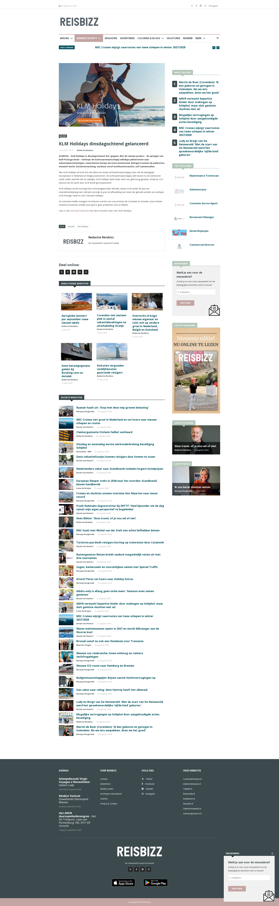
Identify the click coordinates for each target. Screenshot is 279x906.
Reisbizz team (106, 788)
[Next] (218, 47)
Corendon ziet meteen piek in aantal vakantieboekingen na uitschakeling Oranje (111, 320)
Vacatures (173, 38)
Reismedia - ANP (83, 451)
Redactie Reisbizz (85, 150)
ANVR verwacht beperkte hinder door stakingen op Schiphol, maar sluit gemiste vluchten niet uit (197, 104)
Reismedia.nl (189, 793)
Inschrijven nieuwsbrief (111, 793)
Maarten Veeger (83, 645)
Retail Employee (199, 231)
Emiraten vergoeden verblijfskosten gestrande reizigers (110, 369)
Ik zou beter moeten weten (192, 487)
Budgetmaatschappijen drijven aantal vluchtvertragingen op (115, 677)
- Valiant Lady (75, 782)
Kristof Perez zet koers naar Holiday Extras (104, 579)
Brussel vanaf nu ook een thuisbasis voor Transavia (109, 641)
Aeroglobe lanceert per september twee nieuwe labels (75, 319)
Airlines (63, 136)
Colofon (104, 798)
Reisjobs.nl (188, 803)
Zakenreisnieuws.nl (192, 783)
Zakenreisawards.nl (192, 808)
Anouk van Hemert (84, 427)
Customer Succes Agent (204, 203)
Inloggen (213, 5)
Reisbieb (188, 38)
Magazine (111, 38)
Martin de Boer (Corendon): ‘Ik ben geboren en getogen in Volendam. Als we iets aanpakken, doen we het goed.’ (114, 728)
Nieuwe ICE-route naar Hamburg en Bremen (105, 665)
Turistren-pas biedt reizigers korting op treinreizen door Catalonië (120, 542)
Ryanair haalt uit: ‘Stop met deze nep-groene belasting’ (112, 407)
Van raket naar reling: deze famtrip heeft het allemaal (111, 689)
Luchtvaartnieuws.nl (192, 779)
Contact (104, 779)
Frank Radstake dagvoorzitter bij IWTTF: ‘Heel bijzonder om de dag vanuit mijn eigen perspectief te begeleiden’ (120, 507)
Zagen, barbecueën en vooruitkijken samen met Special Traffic (117, 567)
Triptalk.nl (187, 788)
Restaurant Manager (202, 217)
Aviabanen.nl (189, 798)
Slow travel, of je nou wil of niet (195, 446)
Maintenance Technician (204, 175)
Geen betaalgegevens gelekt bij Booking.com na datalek (76, 371)
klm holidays (83, 226)
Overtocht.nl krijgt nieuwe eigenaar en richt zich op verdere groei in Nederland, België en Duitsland (145, 322)
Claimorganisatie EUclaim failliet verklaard (104, 432)
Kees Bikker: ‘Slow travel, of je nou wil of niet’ (106, 518)
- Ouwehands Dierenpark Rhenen (73, 799)
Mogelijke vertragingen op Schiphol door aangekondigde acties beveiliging (198, 118)
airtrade (71, 226)
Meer (198, 38)
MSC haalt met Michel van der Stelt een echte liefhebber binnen (118, 530)
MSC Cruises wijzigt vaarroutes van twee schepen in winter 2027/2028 (126, 47)
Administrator (198, 189)
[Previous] (213, 47)
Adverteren (127, 38)
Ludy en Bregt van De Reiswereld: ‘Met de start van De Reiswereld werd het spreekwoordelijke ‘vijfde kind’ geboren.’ (119, 703)
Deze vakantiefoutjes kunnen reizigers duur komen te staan (115, 456)
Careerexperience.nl (192, 813)
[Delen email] (80, 272)
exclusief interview (79, 210)
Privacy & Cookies (108, 803)
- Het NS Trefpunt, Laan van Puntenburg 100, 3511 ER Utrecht (77, 819)
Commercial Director (202, 244)
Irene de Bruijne (83, 488)
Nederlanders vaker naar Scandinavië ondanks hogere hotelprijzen (119, 468)
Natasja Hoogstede (85, 411)
